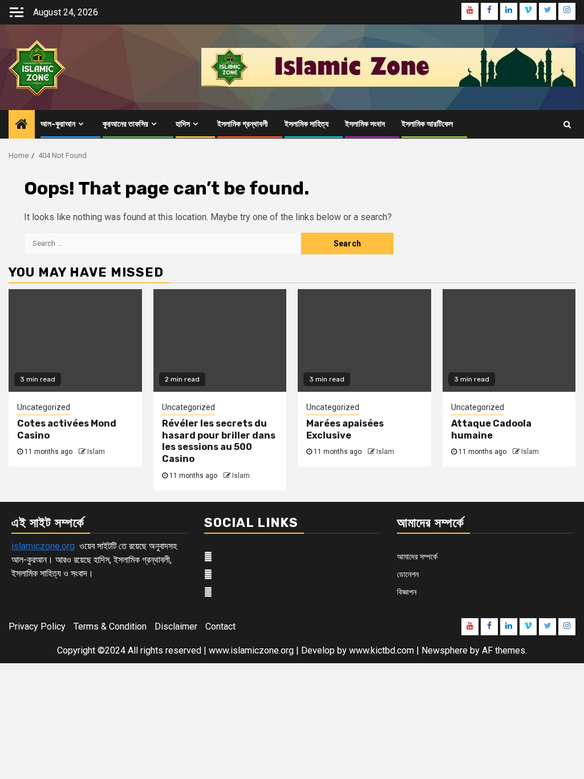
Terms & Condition (110, 626)
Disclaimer (176, 626)
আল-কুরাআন (57, 124)
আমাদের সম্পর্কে (417, 556)
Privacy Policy (37, 626)
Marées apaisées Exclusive (345, 429)
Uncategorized (43, 407)
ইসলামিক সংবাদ (365, 124)
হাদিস (183, 124)
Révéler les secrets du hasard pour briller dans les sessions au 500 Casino (218, 441)
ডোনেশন (408, 574)
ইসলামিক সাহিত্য (306, 124)
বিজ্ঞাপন (406, 592)
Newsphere (444, 650)
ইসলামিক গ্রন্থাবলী (242, 124)
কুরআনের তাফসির (125, 124)
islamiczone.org (43, 546)
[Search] (567, 124)
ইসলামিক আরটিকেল (427, 124)
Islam (96, 452)
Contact (220, 626)
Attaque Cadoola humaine (491, 429)
